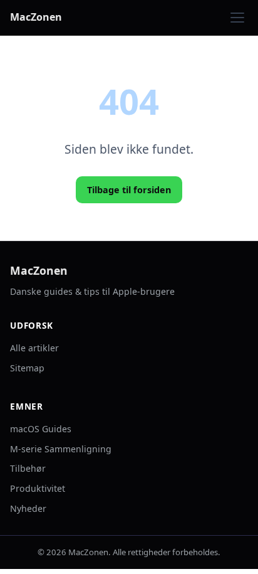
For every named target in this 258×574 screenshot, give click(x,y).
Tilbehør (28, 468)
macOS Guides (40, 429)
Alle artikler (34, 348)
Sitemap (27, 368)
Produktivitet (37, 488)
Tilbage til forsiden (129, 190)
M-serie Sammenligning (60, 449)
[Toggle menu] (237, 17)
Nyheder (28, 508)
